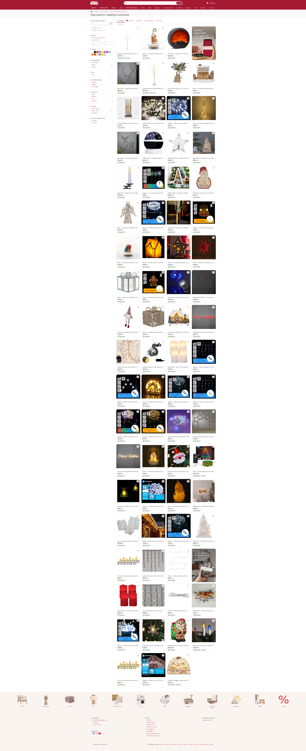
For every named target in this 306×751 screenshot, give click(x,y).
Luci (94, 706)
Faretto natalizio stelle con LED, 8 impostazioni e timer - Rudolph (211, 436)
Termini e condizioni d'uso (153, 733)
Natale (96, 11)
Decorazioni (46, 706)
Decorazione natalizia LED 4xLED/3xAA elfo (129, 332)
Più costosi (159, 20)
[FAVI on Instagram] (96, 733)
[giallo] (102, 52)
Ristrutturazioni (117, 706)
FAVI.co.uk (196, 744)
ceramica (94, 101)
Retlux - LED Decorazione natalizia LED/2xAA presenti (157, 332)
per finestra (94, 62)
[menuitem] (94, 8)
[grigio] (110, 52)
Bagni (164, 706)
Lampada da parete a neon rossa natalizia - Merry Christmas (210, 332)
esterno (93, 67)
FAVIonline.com (97, 744)
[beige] (97, 54)
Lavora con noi (97, 724)
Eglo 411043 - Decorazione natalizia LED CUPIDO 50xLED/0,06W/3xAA (137, 88)
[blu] (100, 52)
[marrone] (95, 54)
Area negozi (149, 731)
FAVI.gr (207, 744)
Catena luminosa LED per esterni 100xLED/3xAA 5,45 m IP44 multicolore (188, 436)
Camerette (236, 706)
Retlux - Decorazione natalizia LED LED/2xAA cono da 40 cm (210, 123)
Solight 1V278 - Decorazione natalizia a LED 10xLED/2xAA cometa (211, 506)
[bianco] (92, 52)
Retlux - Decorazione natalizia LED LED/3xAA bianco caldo (209, 88)
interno (93, 64)
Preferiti (130, 20)
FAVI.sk (166, 744)
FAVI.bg (202, 744)
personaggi (94, 86)
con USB (93, 122)
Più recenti (139, 20)
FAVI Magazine (150, 729)
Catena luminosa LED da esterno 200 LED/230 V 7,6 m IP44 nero (160, 367)
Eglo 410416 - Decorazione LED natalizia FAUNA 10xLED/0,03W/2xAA (212, 158)
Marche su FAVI (150, 724)
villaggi (93, 84)
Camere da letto (212, 707)
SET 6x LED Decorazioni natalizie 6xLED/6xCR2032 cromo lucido (135, 576)
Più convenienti (148, 20)
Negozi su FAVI (150, 722)
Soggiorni (188, 706)
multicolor (94, 113)
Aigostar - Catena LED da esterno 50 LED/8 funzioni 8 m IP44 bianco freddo (164, 228)
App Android (208, 720)
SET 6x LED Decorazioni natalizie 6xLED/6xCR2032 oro (133, 680)
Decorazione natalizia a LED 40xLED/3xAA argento (182, 228)
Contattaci (95, 722)
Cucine (141, 706)
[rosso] (97, 52)
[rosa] (105, 52)
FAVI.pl (171, 744)
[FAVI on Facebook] (93, 733)
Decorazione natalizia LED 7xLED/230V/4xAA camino (182, 53)
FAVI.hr (186, 744)
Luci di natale (104, 11)
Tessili (69, 706)
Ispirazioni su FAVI (151, 726)
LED (92, 74)
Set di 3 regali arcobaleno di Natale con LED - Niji (131, 541)
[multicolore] (100, 54)
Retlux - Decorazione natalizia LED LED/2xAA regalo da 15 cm (134, 297)
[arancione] (92, 54)
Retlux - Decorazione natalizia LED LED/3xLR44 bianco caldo (159, 53)
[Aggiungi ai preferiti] (137, 28)
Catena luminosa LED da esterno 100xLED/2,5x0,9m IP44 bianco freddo (162, 576)
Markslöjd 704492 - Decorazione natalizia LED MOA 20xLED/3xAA (135, 123)
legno (93, 94)
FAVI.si (211, 744)
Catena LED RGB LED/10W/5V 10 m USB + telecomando (183, 611)
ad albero (94, 82)
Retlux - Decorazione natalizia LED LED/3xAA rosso (207, 262)
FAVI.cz (161, 744)
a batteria (94, 120)
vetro (93, 98)
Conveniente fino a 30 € (98, 37)
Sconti (283, 706)
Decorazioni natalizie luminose (118, 11)
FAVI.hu (181, 744)
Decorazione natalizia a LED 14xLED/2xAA (179, 88)
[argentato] (105, 54)
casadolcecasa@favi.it (100, 720)
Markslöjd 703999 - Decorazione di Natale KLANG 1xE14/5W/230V (186, 158)
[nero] (95, 52)
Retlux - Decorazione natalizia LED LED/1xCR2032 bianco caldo (160, 471)
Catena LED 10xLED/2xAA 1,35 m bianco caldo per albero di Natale (136, 506)
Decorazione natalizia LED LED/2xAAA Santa (205, 193)
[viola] (107, 52)
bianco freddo (95, 108)
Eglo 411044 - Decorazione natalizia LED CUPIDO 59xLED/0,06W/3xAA (137, 158)
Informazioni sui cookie (152, 735)
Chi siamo (149, 720)
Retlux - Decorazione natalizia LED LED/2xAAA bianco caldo (159, 402)
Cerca (179, 3)
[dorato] (102, 54)
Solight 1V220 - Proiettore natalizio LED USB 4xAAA (157, 158)
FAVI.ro (176, 744)
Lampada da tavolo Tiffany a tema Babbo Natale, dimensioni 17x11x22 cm (188, 645)
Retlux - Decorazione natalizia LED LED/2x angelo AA (132, 228)
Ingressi (260, 706)
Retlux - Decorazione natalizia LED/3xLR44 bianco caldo (133, 262)
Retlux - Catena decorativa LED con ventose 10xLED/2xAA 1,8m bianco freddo (190, 576)
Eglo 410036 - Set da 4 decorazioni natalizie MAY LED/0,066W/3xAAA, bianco (189, 367)
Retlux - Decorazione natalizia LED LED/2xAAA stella (183, 262)
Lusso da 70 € (95, 40)
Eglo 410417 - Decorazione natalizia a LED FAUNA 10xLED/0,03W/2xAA (212, 541)
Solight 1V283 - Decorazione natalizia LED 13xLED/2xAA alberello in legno (188, 193)
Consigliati (121, 20)
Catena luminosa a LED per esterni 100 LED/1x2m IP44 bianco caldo (161, 611)
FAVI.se (191, 744)
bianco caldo (95, 110)
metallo (93, 96)
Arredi (22, 706)
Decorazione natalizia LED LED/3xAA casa (179, 332)
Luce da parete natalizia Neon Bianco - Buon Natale (131, 471)
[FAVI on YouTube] (99, 733)
